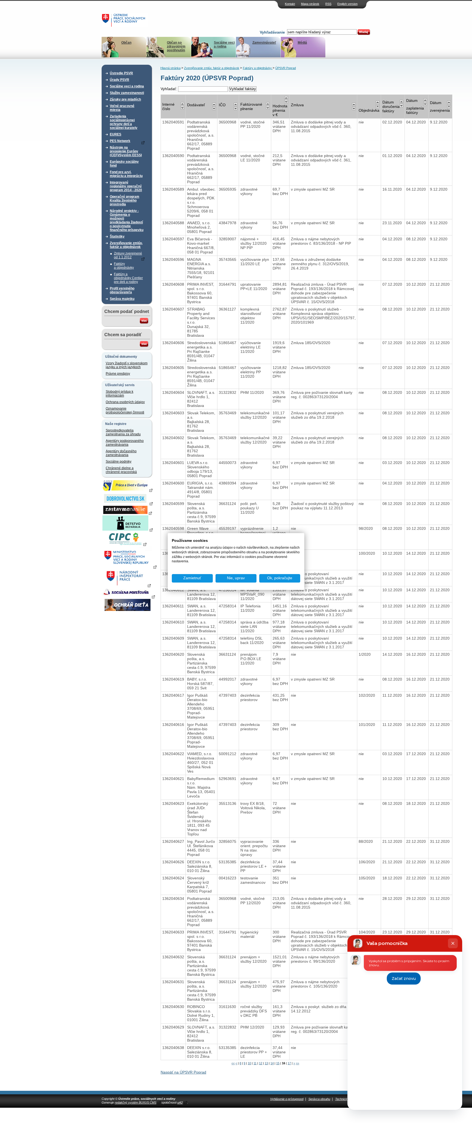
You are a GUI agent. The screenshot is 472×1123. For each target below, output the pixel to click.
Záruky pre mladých (125, 99)
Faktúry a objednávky (124, 266)
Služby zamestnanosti (127, 93)
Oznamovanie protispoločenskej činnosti (125, 410)
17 (289, 1063)
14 (272, 1063)
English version (347, 3)
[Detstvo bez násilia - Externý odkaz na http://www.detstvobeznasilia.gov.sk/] (127, 529)
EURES (115, 134)
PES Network (120, 141)
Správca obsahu (319, 1099)
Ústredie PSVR (121, 73)
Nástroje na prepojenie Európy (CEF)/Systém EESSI (126, 151)
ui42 (180, 1102)
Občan (126, 43)
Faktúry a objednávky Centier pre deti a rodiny (128, 278)
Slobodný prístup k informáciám (119, 393)
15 (277, 1063)
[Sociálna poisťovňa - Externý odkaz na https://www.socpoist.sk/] (128, 596)
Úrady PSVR (119, 80)
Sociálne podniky (118, 461)
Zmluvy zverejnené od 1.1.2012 (128, 255)
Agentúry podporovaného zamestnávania (125, 443)
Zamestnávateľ (264, 43)
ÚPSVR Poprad (285, 68)
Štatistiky (117, 236)
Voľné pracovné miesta (122, 108)
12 (260, 1063)
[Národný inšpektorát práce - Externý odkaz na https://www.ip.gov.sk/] (127, 585)
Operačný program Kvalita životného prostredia (124, 200)
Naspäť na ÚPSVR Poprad (183, 1072)
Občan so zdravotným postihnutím (176, 46)
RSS (328, 3)
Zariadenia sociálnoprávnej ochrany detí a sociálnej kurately (123, 122)
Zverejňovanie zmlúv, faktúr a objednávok (126, 245)
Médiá (302, 43)
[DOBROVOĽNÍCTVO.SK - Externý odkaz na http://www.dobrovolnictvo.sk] (127, 503)
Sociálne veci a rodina (224, 44)
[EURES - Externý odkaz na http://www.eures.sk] (127, 490)
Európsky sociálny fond (124, 163)
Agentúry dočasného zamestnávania (121, 453)
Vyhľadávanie (272, 32)
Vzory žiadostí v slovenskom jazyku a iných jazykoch (127, 365)
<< (233, 1063)
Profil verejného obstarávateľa (122, 290)
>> (297, 1063)
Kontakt (290, 3)
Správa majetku (122, 299)
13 (266, 1063)
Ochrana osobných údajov (125, 402)
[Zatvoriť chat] (453, 943)
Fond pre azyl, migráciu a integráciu (126, 174)
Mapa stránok (310, 3)
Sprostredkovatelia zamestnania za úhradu (123, 432)
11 (254, 1063)
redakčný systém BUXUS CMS (135, 1102)
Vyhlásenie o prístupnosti (286, 1099)
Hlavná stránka (170, 68)
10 (249, 1063)
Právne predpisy (118, 374)
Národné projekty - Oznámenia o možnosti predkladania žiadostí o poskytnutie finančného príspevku (126, 220)
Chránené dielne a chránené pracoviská (121, 470)
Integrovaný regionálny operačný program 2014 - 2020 (126, 186)
